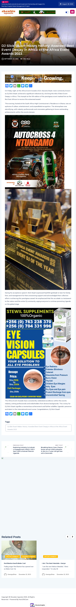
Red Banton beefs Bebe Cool (15, 563)
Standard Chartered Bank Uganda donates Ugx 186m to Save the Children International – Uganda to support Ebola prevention (23, 5)
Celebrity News (28, 556)
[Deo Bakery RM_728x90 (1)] (38, 78)
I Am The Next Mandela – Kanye (54, 563)
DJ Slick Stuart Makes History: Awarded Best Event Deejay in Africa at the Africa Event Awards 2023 (37, 428)
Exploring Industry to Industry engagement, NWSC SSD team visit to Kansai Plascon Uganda (24, 450)
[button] (72, 12)
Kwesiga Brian (12, 574)
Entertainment (12, 556)
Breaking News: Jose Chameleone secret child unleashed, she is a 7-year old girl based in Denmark (52, 450)
